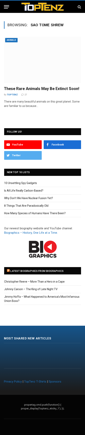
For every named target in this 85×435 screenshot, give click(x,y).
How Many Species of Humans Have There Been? (35, 213)
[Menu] (6, 6)
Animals (11, 40)
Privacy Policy (13, 381)
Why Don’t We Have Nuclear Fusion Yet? (28, 198)
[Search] (79, 6)
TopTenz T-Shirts (35, 381)
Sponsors (55, 381)
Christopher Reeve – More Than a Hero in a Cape (34, 281)
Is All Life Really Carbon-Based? (23, 190)
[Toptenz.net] (42, 7)
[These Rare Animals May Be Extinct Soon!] (42, 60)
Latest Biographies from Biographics (36, 270)
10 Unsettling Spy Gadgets (20, 183)
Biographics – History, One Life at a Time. (31, 232)
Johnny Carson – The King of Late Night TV (31, 289)
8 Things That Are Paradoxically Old (26, 205)
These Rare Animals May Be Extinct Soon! (41, 88)
